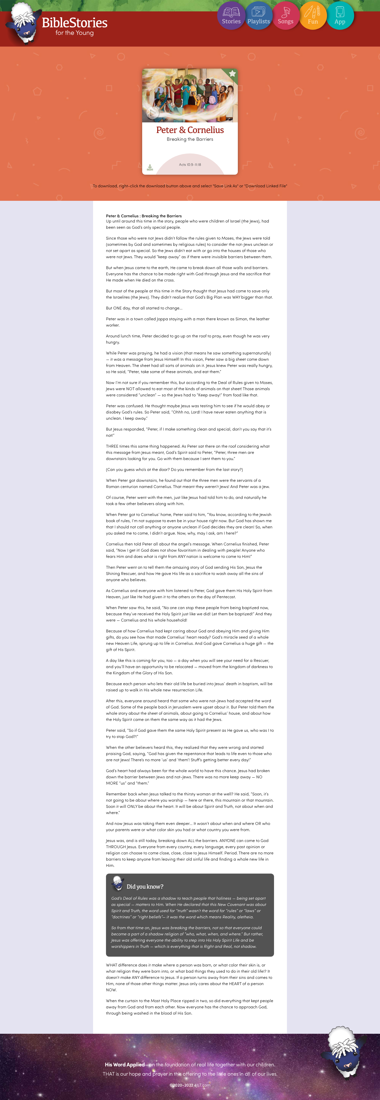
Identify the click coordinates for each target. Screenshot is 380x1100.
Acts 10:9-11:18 (190, 165)
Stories (231, 21)
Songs (285, 21)
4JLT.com (202, 1085)
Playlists (258, 21)
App (340, 21)
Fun (313, 21)
